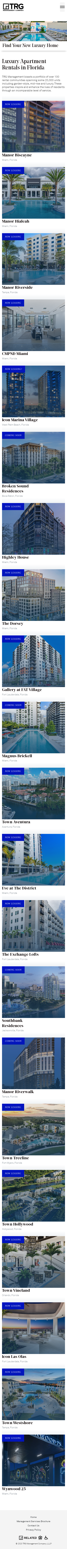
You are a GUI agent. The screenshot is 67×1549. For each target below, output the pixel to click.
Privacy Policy (33, 1529)
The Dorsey (12, 623)
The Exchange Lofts (20, 954)
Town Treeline (15, 1158)
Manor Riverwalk (18, 1091)
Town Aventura (16, 822)
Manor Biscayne (17, 155)
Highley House (15, 557)
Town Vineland (16, 1290)
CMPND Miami (15, 353)
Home (33, 1517)
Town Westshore (17, 1423)
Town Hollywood (17, 1224)
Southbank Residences (12, 1023)
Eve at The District (19, 888)
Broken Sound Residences (15, 488)
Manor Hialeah (15, 221)
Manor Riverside (17, 287)
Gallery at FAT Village (22, 689)
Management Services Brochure (33, 1521)
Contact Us (33, 1525)
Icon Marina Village (20, 420)
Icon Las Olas (14, 1356)
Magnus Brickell (17, 756)
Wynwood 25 (14, 1489)
